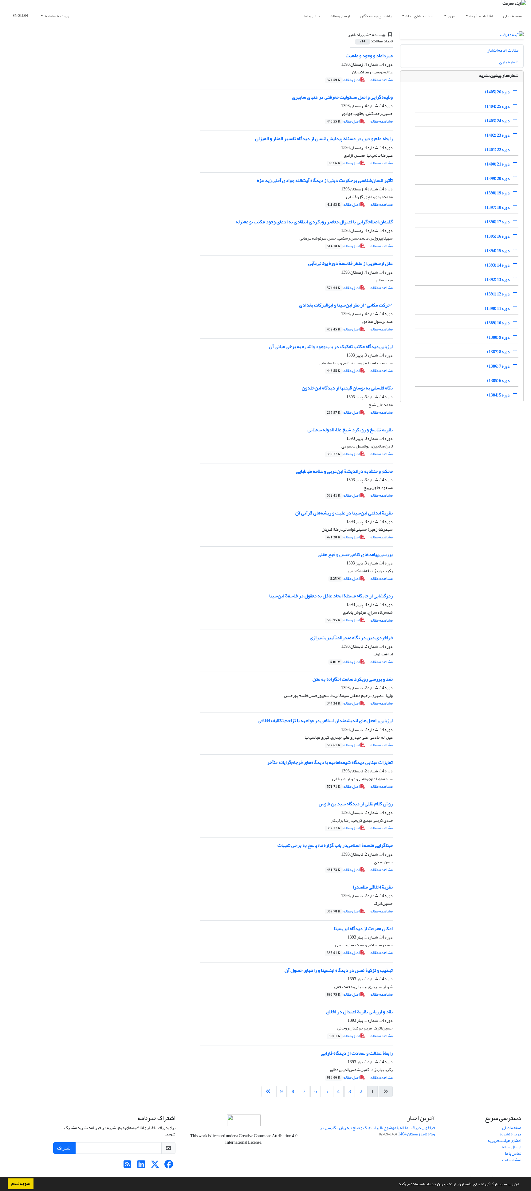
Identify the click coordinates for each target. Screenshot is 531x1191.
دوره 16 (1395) (497, 236)
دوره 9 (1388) (498, 337)
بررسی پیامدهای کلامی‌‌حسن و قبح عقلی (355, 554)
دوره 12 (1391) (497, 294)
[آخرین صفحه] (268, 1091)
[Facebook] (168, 1166)
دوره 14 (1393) (497, 265)
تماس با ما (312, 16)
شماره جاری (508, 62)
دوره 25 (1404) (497, 106)
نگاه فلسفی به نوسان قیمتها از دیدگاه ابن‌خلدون (347, 387)
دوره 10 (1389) (497, 323)
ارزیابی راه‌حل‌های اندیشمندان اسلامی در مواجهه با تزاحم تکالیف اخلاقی (325, 720)
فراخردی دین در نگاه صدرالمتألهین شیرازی (351, 637)
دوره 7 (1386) (498, 366)
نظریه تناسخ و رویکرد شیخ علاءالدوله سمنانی (350, 429)
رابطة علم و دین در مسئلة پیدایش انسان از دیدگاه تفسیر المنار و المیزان (324, 138)
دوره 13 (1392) (497, 279)
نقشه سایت (511, 1160)
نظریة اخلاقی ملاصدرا (373, 887)
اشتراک (64, 1148)
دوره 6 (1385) (498, 381)
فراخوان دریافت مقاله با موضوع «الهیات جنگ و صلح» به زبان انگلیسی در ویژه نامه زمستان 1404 (377, 1130)
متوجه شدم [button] (20, 1183)
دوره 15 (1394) (497, 251)
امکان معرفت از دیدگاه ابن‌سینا (363, 928)
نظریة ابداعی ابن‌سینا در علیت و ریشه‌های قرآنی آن (344, 512)
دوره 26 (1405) (497, 92)
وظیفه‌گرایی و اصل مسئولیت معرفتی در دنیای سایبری (342, 97)
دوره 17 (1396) (497, 222)
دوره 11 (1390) (497, 308)
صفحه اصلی (512, 16)
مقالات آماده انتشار (502, 50)
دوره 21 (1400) (497, 164)
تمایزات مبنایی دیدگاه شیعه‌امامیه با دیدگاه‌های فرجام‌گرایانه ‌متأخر (330, 762)
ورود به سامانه (56, 16)
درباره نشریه (510, 1134)
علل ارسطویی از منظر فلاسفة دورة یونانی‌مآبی (350, 263)
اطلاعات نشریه (481, 16)
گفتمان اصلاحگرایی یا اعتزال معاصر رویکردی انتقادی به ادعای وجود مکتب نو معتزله (314, 221)
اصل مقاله (343, 80)
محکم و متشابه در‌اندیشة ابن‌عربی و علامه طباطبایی (344, 471)
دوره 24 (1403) (497, 121)
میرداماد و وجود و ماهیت (369, 55)
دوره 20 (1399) (497, 178)
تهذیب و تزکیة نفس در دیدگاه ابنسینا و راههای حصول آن (339, 970)
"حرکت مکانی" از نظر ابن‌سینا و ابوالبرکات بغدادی (346, 305)
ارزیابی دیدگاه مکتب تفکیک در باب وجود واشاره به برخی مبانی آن (331, 346)
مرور (451, 16)
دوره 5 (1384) (498, 395)
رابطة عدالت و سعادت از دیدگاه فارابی (357, 1053)
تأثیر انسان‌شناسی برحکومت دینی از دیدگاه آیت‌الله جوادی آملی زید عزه (325, 180)
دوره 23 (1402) (497, 135)
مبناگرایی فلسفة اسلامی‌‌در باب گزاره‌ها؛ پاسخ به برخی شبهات (335, 845)
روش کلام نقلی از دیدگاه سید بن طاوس (356, 803)
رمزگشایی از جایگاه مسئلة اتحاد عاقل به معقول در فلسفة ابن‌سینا (331, 595)
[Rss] (127, 1166)
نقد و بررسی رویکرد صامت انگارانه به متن (353, 679)
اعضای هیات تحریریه (504, 1140)
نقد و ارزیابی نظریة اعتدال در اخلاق (359, 1011)
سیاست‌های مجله (419, 16)
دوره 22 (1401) (497, 150)
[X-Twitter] (155, 1166)
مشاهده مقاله (381, 80)
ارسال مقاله (340, 16)
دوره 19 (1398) (497, 193)
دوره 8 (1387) (498, 352)
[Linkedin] (141, 1166)
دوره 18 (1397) (497, 207)
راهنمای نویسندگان (375, 16)
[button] (396, 1184)
